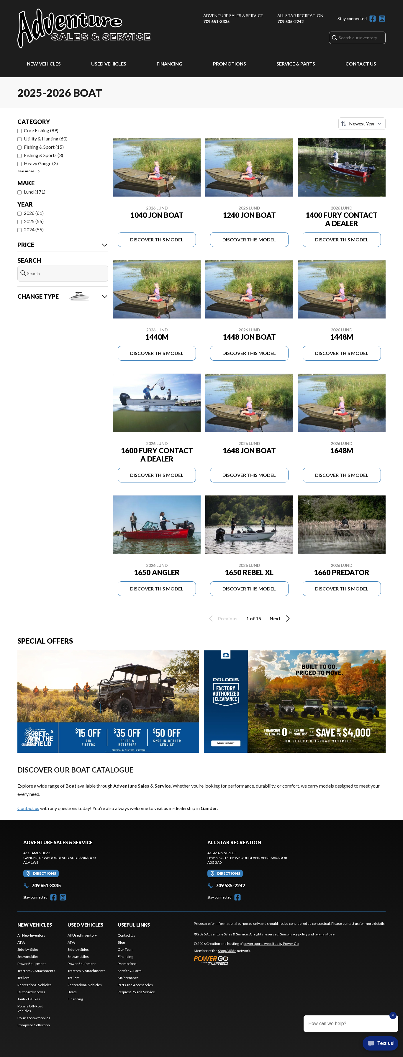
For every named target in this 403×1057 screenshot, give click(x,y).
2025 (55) (34, 221)
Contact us (28, 808)
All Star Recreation (300, 15)
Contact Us (360, 63)
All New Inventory (31, 935)
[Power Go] (246, 960)
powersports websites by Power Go (271, 943)
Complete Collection (33, 1025)
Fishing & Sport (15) (44, 147)
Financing (169, 63)
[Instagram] (382, 18)
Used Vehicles (108, 63)
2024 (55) (34, 229)
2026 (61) (34, 213)
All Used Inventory (82, 935)
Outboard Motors (31, 992)
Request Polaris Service (136, 992)
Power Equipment (31, 963)
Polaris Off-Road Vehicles (30, 1008)
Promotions (229, 63)
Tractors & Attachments (36, 970)
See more (26, 171)
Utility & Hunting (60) (46, 138)
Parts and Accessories (135, 985)
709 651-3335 (216, 21)
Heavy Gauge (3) (41, 163)
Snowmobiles (28, 956)
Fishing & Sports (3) (43, 155)
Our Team (126, 949)
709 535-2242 (290, 21)
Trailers (23, 978)
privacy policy (296, 934)
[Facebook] (372, 18)
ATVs (21, 942)
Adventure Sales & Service (233, 15)
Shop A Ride (227, 950)
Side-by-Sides (28, 949)
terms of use (324, 934)
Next (275, 618)
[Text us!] (380, 1044)
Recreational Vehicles (34, 985)
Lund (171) (34, 191)
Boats (72, 992)
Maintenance (128, 978)
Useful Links (134, 924)
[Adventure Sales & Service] (83, 28)
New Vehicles (44, 63)
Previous (227, 618)
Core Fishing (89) (41, 130)
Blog (121, 942)
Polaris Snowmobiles (33, 1018)
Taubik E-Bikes (28, 999)
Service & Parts (295, 63)
